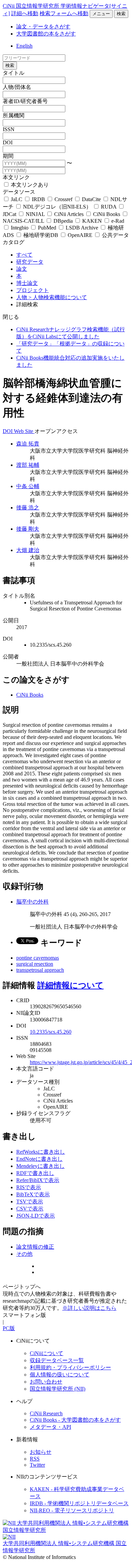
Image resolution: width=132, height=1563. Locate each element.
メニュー (101, 13)
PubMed (47, 228)
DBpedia (63, 221)
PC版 (9, 1328)
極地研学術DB (41, 235)
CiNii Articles (69, 214)
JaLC (16, 199)
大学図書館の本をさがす (46, 34)
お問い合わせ (46, 1382)
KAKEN (92, 221)
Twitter (37, 1465)
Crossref (63, 199)
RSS (35, 1459)
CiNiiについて (46, 1353)
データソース (19, 192)
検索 (121, 13)
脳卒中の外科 (32, 902)
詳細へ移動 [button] (24, 13)
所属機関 (13, 115)
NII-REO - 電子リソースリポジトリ (72, 1510)
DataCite (91, 199)
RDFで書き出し (35, 1173)
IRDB (38, 199)
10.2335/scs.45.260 (50, 1032)
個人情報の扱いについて (59, 1374)
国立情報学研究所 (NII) (57, 1389)
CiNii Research (46, 1413)
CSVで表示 (29, 1208)
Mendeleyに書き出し (40, 1166)
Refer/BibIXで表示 (37, 1180)
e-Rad (117, 221)
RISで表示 (28, 1187)
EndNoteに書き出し (39, 1159)
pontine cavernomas (37, 958)
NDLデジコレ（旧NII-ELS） (57, 207)
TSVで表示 (29, 1201)
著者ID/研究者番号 (25, 101)
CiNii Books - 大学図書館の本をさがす (75, 1420)
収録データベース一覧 (57, 1360)
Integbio (19, 228)
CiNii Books (107, 214)
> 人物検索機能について (57, 297)
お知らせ (40, 1452)
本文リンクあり (29, 185)
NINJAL (35, 214)
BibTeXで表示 (33, 1194)
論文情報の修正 (35, 1247)
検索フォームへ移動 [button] (64, 13)
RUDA (109, 207)
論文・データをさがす (43, 26)
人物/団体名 (17, 87)
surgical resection (34, 964)
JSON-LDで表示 (35, 1216)
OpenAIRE (80, 235)
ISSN (9, 129)
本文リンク (16, 177)
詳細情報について (70, 985)
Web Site (24, 431)
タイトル (13, 73)
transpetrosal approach (40, 970)
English (24, 46)
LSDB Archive (82, 228)
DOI (8, 142)
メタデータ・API (50, 1427)
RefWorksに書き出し (40, 1152)
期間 (8, 156)
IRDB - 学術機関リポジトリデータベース (79, 1503)
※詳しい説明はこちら (89, 1308)
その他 (24, 1254)
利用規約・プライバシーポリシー (70, 1367)
